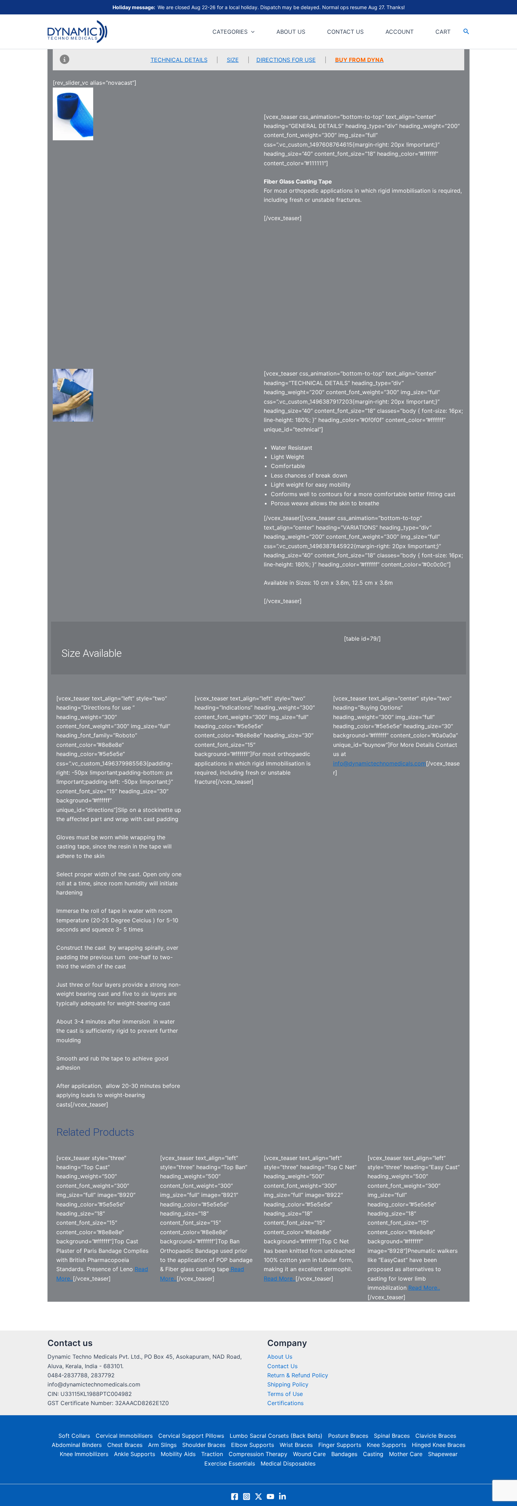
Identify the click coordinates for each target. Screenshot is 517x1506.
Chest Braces (124, 1444)
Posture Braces (348, 1435)
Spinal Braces (392, 1435)
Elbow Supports (252, 1444)
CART (443, 31)
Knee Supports (386, 1444)
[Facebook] (234, 1496)
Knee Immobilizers (84, 1453)
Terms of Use (285, 1393)
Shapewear (443, 1453)
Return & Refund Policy (297, 1375)
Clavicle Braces (435, 1435)
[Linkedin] (282, 1496)
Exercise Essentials (229, 1463)
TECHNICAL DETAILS (179, 59)
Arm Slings (162, 1444)
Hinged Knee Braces (438, 1444)
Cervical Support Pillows (191, 1435)
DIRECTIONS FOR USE (286, 59)
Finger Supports (339, 1444)
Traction (212, 1453)
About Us (279, 1356)
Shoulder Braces (203, 1444)
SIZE (233, 59)
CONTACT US (345, 31)
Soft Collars (74, 1435)
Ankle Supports (134, 1453)
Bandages (344, 1453)
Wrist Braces (296, 1444)
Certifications (285, 1402)
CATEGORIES (230, 31)
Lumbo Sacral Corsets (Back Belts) (276, 1435)
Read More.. (279, 1278)
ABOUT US (290, 31)
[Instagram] (246, 1496)
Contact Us (282, 1366)
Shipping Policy (287, 1384)
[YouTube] (270, 1496)
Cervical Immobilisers (124, 1435)
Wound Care (309, 1453)
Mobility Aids (178, 1453)
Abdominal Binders (77, 1444)
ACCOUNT (399, 31)
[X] (258, 1496)
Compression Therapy (258, 1453)
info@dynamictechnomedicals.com (379, 763)
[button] (251, 31)
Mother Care (405, 1453)
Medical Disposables (288, 1463)
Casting (373, 1453)
